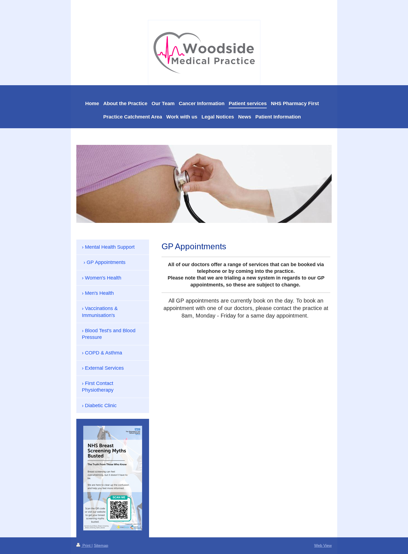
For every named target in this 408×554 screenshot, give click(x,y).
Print (86, 545)
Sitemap (101, 545)
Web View (323, 545)
